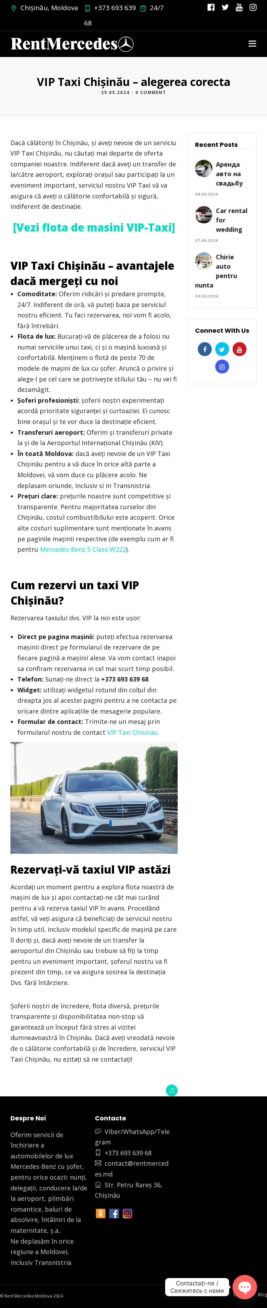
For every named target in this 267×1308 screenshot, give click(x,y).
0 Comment (151, 92)
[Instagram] (253, 7)
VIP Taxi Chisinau (132, 732)
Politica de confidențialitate (199, 1295)
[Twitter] (222, 349)
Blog (262, 1295)
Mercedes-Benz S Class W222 (83, 549)
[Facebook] (205, 349)
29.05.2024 (115, 92)
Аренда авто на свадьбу (229, 173)
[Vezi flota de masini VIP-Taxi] (94, 227)
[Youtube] (239, 7)
